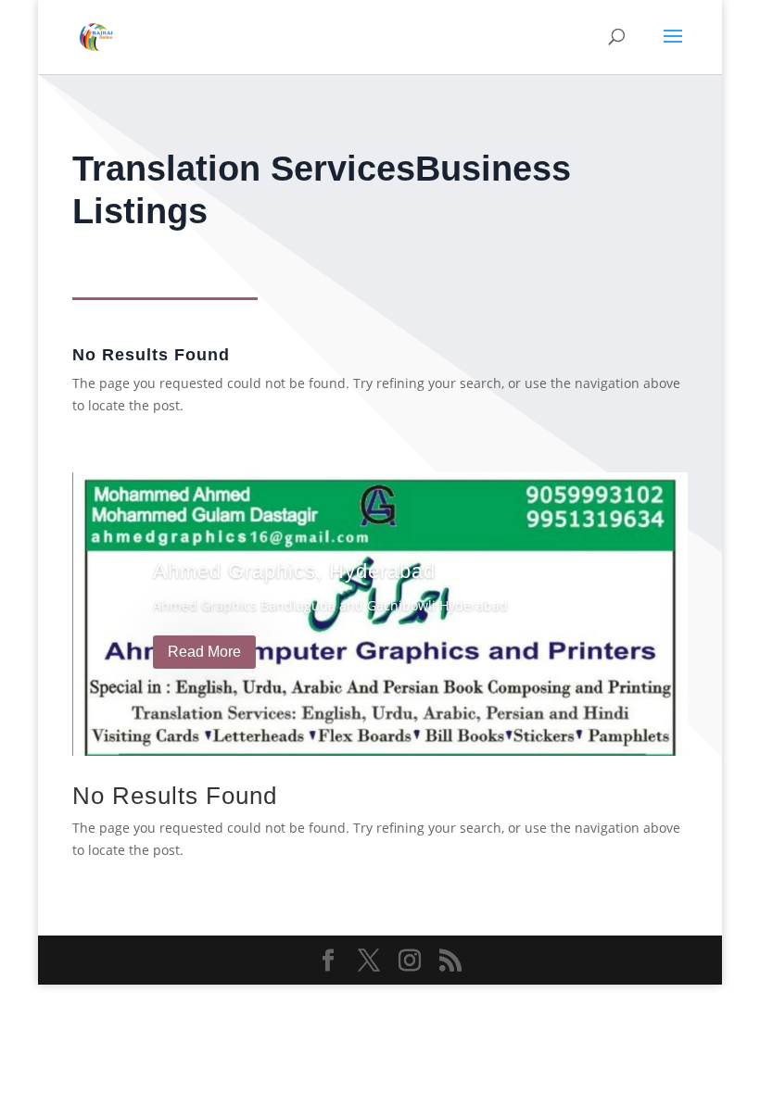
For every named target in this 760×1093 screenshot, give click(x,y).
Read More (204, 652)
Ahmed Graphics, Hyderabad (294, 571)
